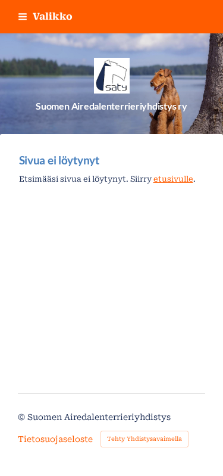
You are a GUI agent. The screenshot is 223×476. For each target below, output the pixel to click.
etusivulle (173, 179)
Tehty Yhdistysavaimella (144, 438)
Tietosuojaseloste (55, 439)
